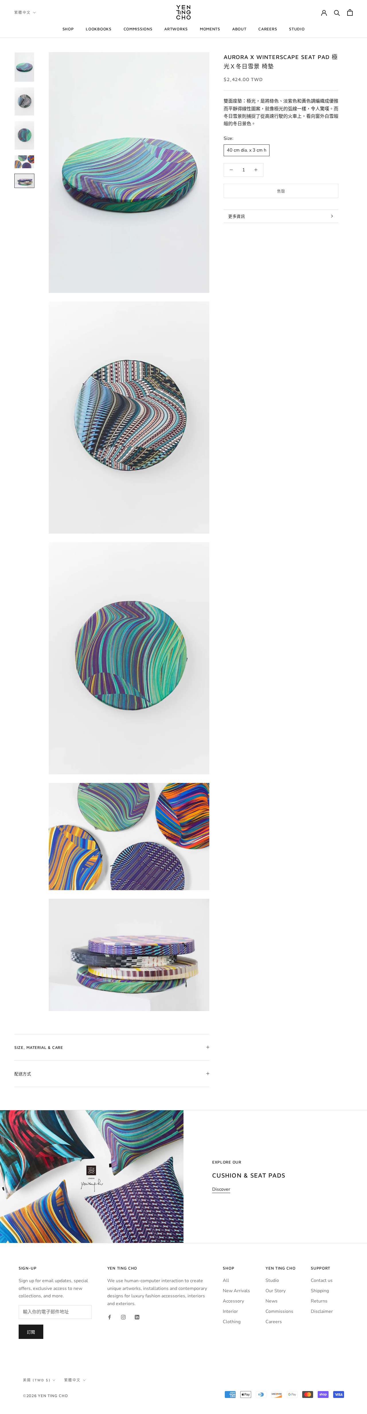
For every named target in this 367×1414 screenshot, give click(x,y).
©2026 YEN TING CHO (45, 1395)
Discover (221, 1189)
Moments (210, 28)
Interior (230, 1311)
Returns (319, 1301)
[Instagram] (123, 1317)
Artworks (176, 28)
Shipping (320, 1291)
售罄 (281, 191)
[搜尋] (337, 12)
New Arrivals (236, 1291)
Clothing (232, 1322)
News (272, 1301)
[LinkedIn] (137, 1317)
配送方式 (22, 1073)
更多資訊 (236, 216)
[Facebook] (109, 1317)
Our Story (276, 1291)
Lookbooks (98, 28)
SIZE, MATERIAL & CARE (38, 1047)
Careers (267, 28)
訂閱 (31, 1331)
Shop (68, 28)
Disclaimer (322, 1311)
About (239, 28)
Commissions (138, 28)
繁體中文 (22, 12)
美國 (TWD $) (36, 1380)
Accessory (233, 1301)
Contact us (322, 1280)
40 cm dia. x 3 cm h (246, 150)
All (226, 1280)
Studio (296, 28)
